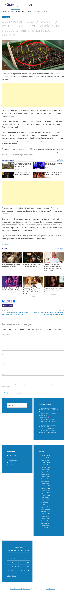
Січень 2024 (44, 504)
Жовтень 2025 (45, 467)
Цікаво (44, 11)
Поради (37, 11)
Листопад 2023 (45, 509)
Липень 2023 (45, 516)
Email (4, 364)
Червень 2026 (45, 460)
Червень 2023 (45, 518)
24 (8, 570)
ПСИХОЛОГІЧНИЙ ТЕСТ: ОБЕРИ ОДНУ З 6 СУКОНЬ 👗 (48, 431)
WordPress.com (50, 589)
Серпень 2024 (45, 488)
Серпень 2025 (45, 472)
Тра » (14, 576)
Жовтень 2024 (45, 486)
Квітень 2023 (45, 523)
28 (21, 570)
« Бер (9, 576)
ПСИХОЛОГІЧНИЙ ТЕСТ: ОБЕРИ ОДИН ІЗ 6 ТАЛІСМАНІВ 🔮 (48, 415)
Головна (5, 11)
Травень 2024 (45, 495)
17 (8, 566)
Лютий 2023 (44, 528)
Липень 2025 (45, 474)
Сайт (3, 374)
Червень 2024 (45, 493)
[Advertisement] (33, 97)
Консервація (26, 11)
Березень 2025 (45, 483)
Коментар (6, 334)
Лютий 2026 (44, 465)
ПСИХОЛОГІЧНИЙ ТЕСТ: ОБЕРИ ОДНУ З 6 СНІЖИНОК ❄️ (48, 409)
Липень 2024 (45, 490)
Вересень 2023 (45, 514)
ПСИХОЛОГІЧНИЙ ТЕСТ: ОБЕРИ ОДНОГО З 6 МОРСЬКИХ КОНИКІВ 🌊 (48, 426)
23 (28, 566)
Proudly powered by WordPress (20, 589)
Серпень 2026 (45, 455)
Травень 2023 (45, 521)
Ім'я (4, 354)
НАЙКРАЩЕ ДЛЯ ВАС (17, 5)
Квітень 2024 (45, 497)
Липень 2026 (45, 458)
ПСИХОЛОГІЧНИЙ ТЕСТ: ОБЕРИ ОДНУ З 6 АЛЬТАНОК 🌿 (48, 421)
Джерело (5, 244)
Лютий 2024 (44, 502)
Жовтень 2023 (45, 511)
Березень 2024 (45, 500)
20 (18, 566)
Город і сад (15, 11)
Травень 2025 (45, 479)
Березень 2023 (45, 525)
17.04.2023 (6, 17)
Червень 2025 (45, 476)
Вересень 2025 (45, 469)
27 (18, 570)
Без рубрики (13, 455)
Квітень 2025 (45, 481)
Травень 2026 (45, 462)
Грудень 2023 (45, 507)
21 (21, 566)
